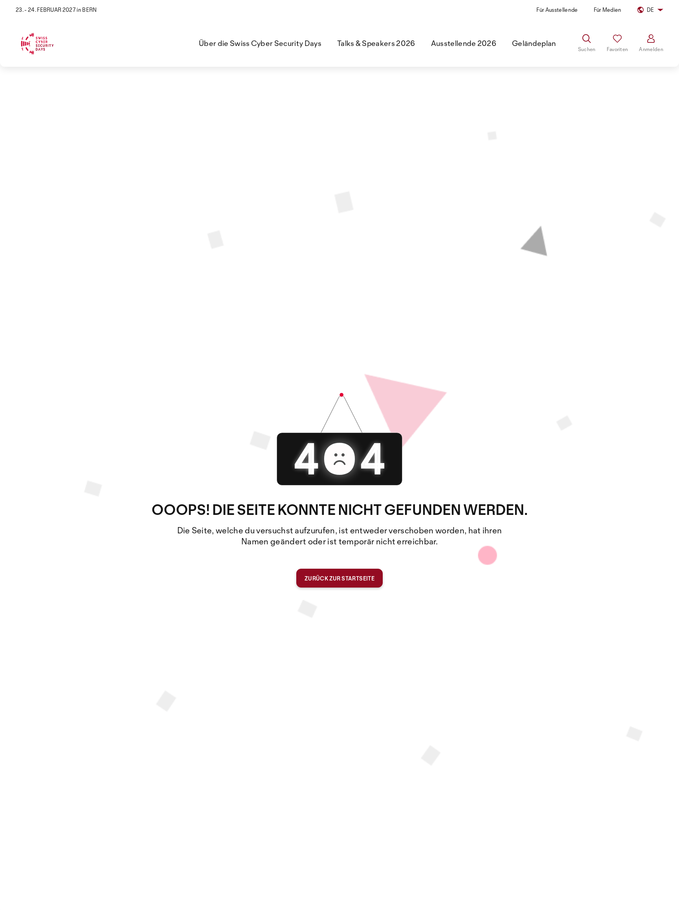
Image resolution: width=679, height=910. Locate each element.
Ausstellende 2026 (463, 43)
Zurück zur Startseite (339, 578)
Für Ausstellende (557, 9)
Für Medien (608, 9)
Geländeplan (534, 43)
